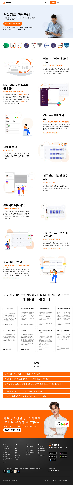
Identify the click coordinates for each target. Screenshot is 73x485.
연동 (4, 462)
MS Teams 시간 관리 (22, 94)
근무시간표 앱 (6, 452)
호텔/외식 (17, 455)
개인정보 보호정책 (62, 480)
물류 (16, 453)
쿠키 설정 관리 (41, 455)
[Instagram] (53, 471)
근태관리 (22, 101)
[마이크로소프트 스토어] (63, 456)
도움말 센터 (41, 446)
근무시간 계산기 (51, 185)
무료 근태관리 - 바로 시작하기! (12, 23)
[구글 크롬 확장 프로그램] (53, 460)
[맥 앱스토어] (53, 456)
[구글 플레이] (63, 453)
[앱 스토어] (53, 453)
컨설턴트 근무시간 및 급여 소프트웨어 (51, 248)
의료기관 (17, 457)
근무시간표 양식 (30, 450)
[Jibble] (7, 2)
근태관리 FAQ (41, 451)
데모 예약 (40, 453)
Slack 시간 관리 (9, 96)
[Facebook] (51, 471)
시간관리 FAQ (41, 448)
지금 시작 (53, 2)
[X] (58, 471)
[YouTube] (56, 471)
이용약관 (54, 480)
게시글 (28, 454)
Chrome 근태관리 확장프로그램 (50, 133)
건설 (16, 448)
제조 (16, 451)
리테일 (16, 459)
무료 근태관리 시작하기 (12, 430)
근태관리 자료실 (30, 452)
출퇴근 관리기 (6, 446)
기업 (16, 446)
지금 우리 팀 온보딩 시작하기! (10, 278)
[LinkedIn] (49, 471)
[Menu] (58, 2)
